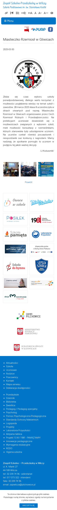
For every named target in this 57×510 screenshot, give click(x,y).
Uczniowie (11, 370)
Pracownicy (12, 377)
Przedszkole (12, 394)
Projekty (10, 427)
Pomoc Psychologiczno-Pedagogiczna (26, 416)
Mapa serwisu (13, 384)
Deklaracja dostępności (18, 388)
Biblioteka (11, 401)
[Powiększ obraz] (11, 169)
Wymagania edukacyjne (18, 444)
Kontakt (10, 380)
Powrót (28, 182)
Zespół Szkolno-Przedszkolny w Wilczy (24, 5)
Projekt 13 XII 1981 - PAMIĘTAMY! (23, 437)
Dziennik (10, 398)
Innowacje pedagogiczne (19, 441)
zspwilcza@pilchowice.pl (22, 484)
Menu (10, 21)
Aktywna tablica (14, 434)
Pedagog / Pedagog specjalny (21, 409)
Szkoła (9, 366)
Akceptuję (28, 505)
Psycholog (11, 412)
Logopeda (11, 423)
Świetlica (10, 405)
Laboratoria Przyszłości (18, 430)
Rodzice (10, 373)
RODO (9, 448)
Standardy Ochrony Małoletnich (22, 419)
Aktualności (12, 363)
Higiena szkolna (14, 452)
